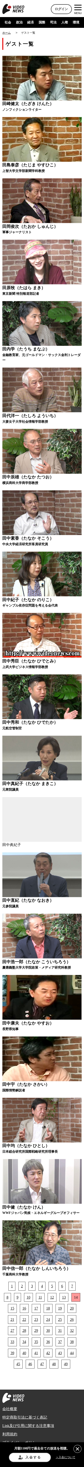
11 (40, 1297)
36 (48, 1342)
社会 (8, 22)
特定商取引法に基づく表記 (24, 1417)
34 (24, 1342)
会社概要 (9, 1409)
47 (42, 1364)
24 (48, 1320)
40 (24, 1353)
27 (12, 1331)
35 (36, 1342)
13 (64, 1297)
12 (52, 1297)
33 (12, 1342)
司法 (53, 22)
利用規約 (9, 1434)
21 (12, 1320)
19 (60, 1308)
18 (48, 1308)
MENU (78, 13)
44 (72, 1353)
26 (72, 1320)
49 (66, 1364)
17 (36, 1308)
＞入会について (65, 1457)
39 (12, 1353)
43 (60, 1353)
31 (60, 1331)
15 (12, 1308)
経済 (30, 22)
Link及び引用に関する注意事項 (28, 1426)
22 (24, 1320)
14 (76, 1297)
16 (24, 1308)
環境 (76, 22)
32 (72, 1331)
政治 (19, 22)
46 (30, 1364)
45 (18, 1364)
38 (72, 1342)
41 (36, 1353)
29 (36, 1331)
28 (24, 1331)
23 (36, 1320)
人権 (64, 22)
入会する (33, 1457)
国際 (42, 22)
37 (60, 1342)
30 (48, 1331)
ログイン (61, 9)
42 (48, 1353)
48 (54, 1364)
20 (72, 1308)
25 (60, 1320)
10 (28, 1297)
